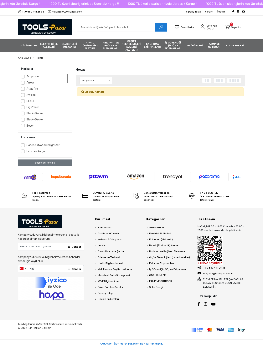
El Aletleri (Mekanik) (161, 239)
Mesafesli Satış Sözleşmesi (114, 275)
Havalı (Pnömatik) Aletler (164, 245)
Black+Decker (35, 113)
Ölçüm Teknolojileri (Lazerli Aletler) (169, 257)
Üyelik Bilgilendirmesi (110, 263)
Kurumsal (102, 219)
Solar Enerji (156, 287)
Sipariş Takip (193, 11)
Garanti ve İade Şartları (111, 251)
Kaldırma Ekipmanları (161, 263)
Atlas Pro (32, 88)
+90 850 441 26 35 (214, 267)
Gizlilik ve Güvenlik (108, 233)
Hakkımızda (104, 227)
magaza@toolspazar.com (218, 273)
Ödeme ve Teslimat (109, 257)
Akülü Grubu (156, 227)
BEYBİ (30, 101)
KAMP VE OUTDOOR (160, 281)
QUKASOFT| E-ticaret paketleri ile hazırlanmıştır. (131, 343)
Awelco (31, 95)
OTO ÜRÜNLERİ (158, 275)
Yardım (209, 11)
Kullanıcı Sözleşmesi (109, 239)
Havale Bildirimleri (108, 299)
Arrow (30, 82)
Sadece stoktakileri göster (43, 145)
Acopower (33, 76)
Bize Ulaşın (206, 219)
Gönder (76, 246)
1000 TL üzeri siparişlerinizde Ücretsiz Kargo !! (84, 4)
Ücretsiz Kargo (36, 151)
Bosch (30, 125)
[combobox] (22, 268)
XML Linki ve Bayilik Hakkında (115, 269)
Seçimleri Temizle (45, 162)
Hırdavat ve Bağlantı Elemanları (167, 251)
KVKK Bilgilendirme (108, 281)
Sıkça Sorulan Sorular (110, 287)
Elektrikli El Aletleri (160, 233)
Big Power (33, 107)
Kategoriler (155, 219)
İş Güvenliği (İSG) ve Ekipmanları (168, 269)
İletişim (221, 11)
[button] (233, 27)
